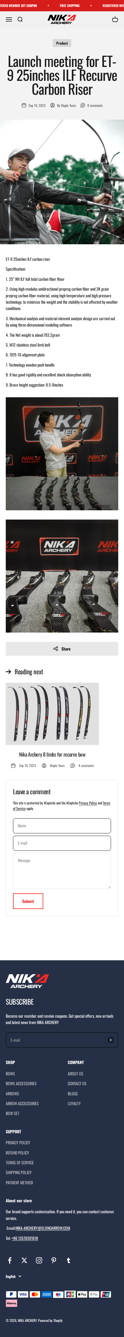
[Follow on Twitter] (24, 1260)
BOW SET (12, 1113)
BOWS (10, 1073)
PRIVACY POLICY (18, 1142)
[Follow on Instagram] (39, 1260)
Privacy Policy (88, 802)
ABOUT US (75, 1073)
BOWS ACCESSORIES (21, 1083)
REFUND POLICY (17, 1153)
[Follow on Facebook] (10, 1260)
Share (66, 649)
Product (62, 43)
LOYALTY (74, 1103)
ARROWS (12, 1093)
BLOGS (73, 1093)
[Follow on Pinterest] (54, 1260)
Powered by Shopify (50, 1320)
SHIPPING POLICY (19, 1172)
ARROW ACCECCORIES (22, 1103)
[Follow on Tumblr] (68, 1260)
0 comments (95, 105)
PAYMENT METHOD (19, 1182)
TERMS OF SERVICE (20, 1162)
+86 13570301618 (25, 1238)
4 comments (86, 765)
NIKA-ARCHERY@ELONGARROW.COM (43, 1228)
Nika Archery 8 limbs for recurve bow (52, 754)
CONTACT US (77, 1083)
